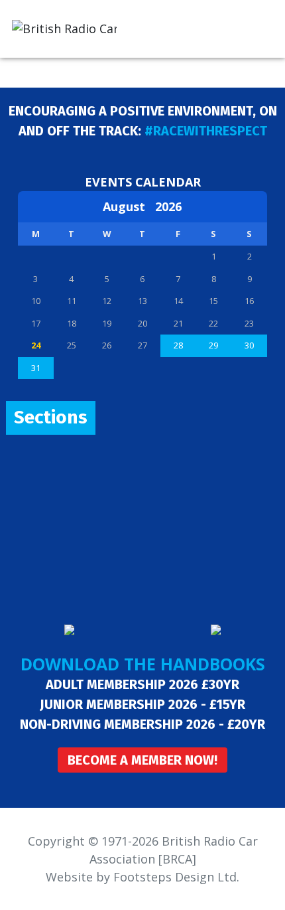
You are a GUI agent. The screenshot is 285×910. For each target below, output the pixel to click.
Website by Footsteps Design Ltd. (142, 877)
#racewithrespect (205, 131)
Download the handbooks (143, 663)
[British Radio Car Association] (64, 27)
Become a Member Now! (142, 760)
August (129, 206)
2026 (168, 206)
